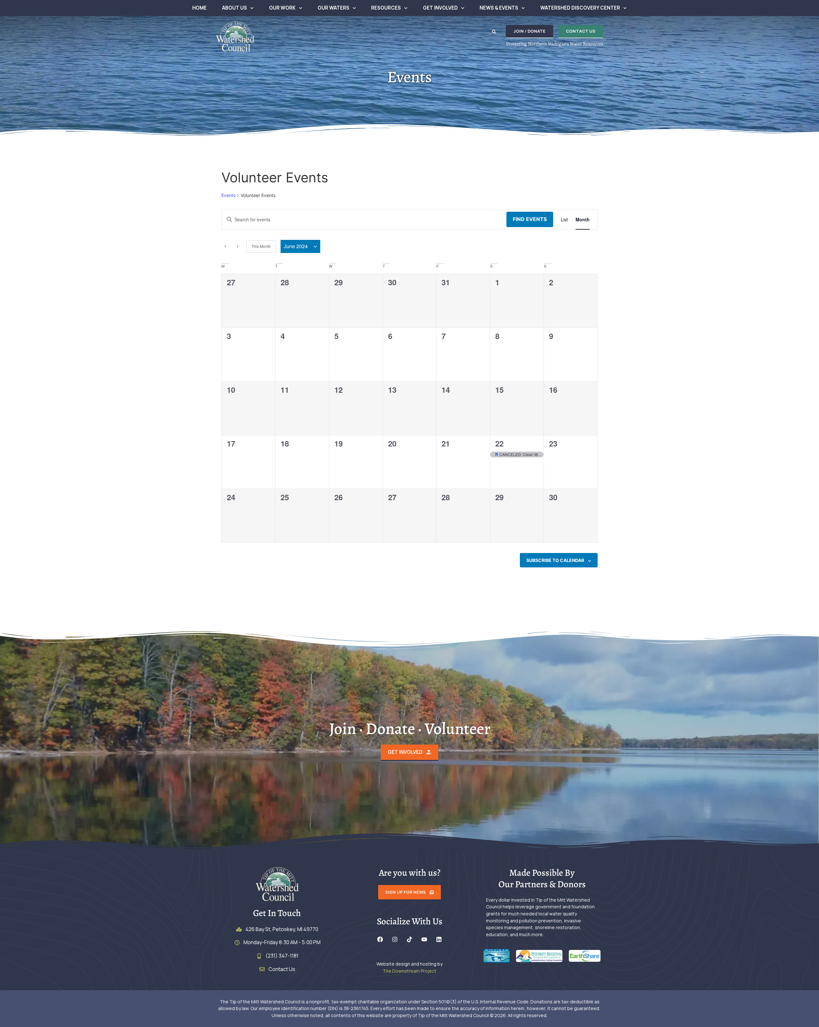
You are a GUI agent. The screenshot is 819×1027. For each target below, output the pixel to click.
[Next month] (238, 246)
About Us (234, 7)
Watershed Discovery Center (580, 7)
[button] (494, 32)
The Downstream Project (409, 971)
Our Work (282, 7)
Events (228, 195)
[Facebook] (380, 939)
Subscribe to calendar (555, 560)
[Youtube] (424, 939)
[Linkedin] (439, 939)
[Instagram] (395, 939)
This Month (261, 246)
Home (199, 7)
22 (499, 443)
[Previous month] (225, 246)
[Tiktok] (409, 939)
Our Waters (333, 7)
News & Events (499, 7)
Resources (386, 7)
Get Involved (440, 7)
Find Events (530, 219)
